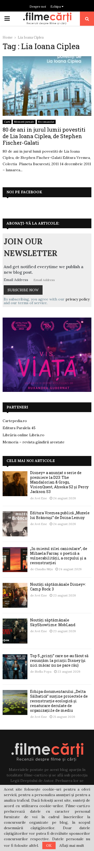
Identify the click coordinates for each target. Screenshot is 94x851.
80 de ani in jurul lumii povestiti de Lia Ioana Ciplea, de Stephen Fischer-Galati (44, 136)
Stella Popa (43, 671)
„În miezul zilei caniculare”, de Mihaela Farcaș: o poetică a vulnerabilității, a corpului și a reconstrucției (58, 555)
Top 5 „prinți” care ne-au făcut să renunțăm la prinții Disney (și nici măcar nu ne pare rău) (59, 660)
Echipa (56, 6)
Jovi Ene (41, 498)
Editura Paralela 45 (19, 428)
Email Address (16, 279)
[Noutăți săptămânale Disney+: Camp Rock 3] (15, 595)
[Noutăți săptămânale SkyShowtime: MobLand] (15, 631)
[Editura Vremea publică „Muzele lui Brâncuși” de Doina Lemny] (15, 523)
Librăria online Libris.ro (23, 435)
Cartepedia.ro (15, 420)
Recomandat (46, 121)
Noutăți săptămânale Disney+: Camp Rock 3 (58, 586)
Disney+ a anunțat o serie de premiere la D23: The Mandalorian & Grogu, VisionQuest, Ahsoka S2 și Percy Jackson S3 (59, 482)
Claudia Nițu (44, 569)
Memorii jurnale (24, 121)
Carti (7, 121)
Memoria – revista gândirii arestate (33, 442)
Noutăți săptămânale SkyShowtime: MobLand (52, 622)
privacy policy (78, 299)
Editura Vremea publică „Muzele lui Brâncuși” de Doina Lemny (60, 515)
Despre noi (38, 6)
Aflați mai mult (71, 845)
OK (49, 845)
